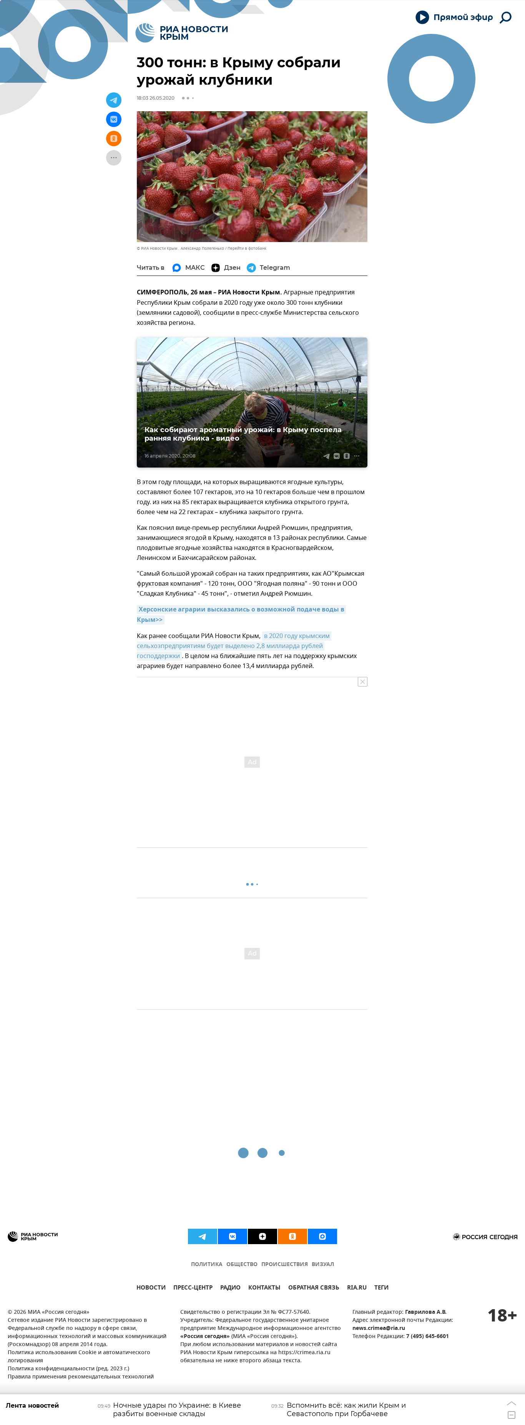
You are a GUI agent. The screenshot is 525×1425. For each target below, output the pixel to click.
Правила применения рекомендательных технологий (81, 1377)
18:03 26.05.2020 (155, 98)
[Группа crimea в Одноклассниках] (292, 1236)
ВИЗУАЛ (323, 1264)
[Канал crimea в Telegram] (202, 1236)
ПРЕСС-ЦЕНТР (193, 1288)
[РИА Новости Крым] (182, 32)
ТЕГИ (381, 1288)
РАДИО (230, 1288)
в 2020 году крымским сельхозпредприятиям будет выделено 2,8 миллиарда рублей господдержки (234, 646)
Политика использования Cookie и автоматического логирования (79, 1356)
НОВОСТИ (151, 1288)
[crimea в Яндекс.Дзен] (262, 1236)
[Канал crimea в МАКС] (322, 1236)
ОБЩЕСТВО (242, 1264)
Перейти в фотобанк (247, 248)
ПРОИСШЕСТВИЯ (284, 1264)
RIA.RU (357, 1288)
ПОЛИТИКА (207, 1264)
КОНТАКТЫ (264, 1288)
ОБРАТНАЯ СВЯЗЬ (313, 1288)
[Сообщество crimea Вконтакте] (232, 1236)
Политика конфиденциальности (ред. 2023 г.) (68, 1369)
